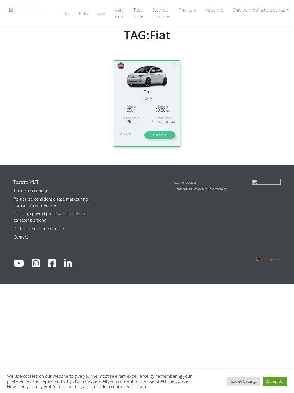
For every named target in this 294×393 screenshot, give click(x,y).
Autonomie (131, 118)
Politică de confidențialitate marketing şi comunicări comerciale (51, 202)
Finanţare (187, 10)
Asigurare (214, 10)
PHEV (84, 13)
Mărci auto (119, 13)
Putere (131, 106)
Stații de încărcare (161, 13)
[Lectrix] (26, 13)
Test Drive (138, 13)
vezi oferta (159, 135)
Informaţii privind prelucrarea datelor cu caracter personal (50, 217)
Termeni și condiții (30, 190)
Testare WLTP (26, 182)
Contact (20, 237)
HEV (66, 13)
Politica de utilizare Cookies (39, 228)
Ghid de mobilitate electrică (259, 10)
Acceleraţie (163, 118)
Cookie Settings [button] (244, 381)
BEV (101, 13)
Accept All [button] (274, 381)
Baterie (163, 106)
